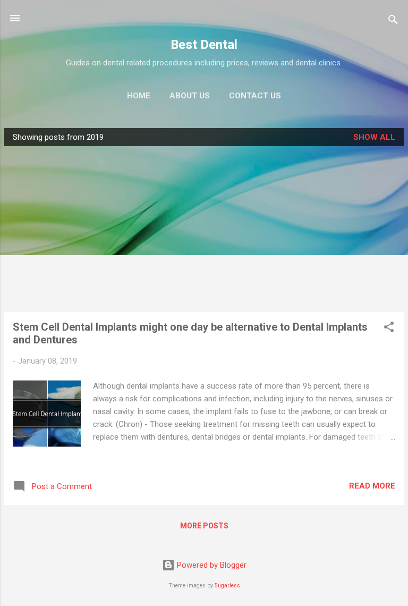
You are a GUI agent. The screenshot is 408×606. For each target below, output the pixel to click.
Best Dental (204, 44)
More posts (204, 525)
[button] (388, 329)
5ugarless (227, 585)
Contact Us (255, 95)
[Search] (393, 21)
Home (138, 95)
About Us (189, 95)
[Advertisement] (204, 229)
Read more (372, 486)
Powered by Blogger (210, 565)
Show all (374, 137)
